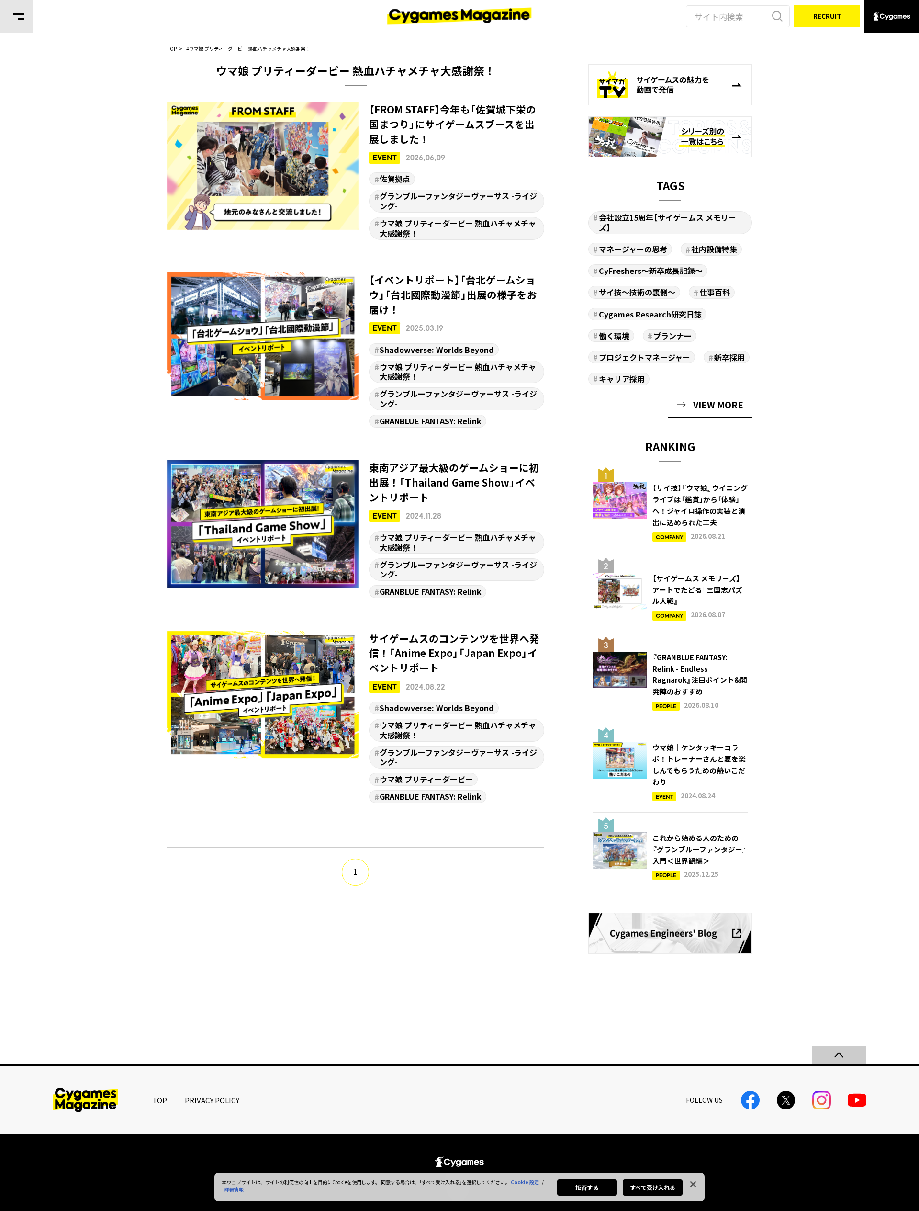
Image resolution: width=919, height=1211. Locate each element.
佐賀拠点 (395, 178)
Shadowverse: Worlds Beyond (437, 349)
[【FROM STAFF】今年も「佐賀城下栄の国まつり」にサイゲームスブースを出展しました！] (356, 171)
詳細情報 (234, 1189)
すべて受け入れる (653, 1187)
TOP (159, 1100)
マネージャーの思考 (633, 249)
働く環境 (614, 335)
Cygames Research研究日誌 (650, 314)
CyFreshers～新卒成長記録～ (651, 270)
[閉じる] (693, 1184)
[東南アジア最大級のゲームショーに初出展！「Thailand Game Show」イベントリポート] (356, 529)
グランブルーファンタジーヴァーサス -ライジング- (458, 201)
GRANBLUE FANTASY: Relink (431, 421)
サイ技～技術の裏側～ (637, 292)
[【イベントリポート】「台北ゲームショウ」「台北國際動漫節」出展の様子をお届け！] (356, 350)
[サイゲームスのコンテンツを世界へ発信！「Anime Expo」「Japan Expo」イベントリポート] (356, 717)
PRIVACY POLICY (212, 1100)
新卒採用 (729, 357)
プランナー (672, 335)
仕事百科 (714, 292)
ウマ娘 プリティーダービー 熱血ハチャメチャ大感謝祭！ (458, 228)
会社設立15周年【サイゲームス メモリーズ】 (667, 222)
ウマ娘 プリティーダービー (426, 779)
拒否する (586, 1187)
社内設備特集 (714, 249)
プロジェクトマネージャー (644, 357)
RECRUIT (827, 16)
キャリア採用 (622, 379)
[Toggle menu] (16, 16)
